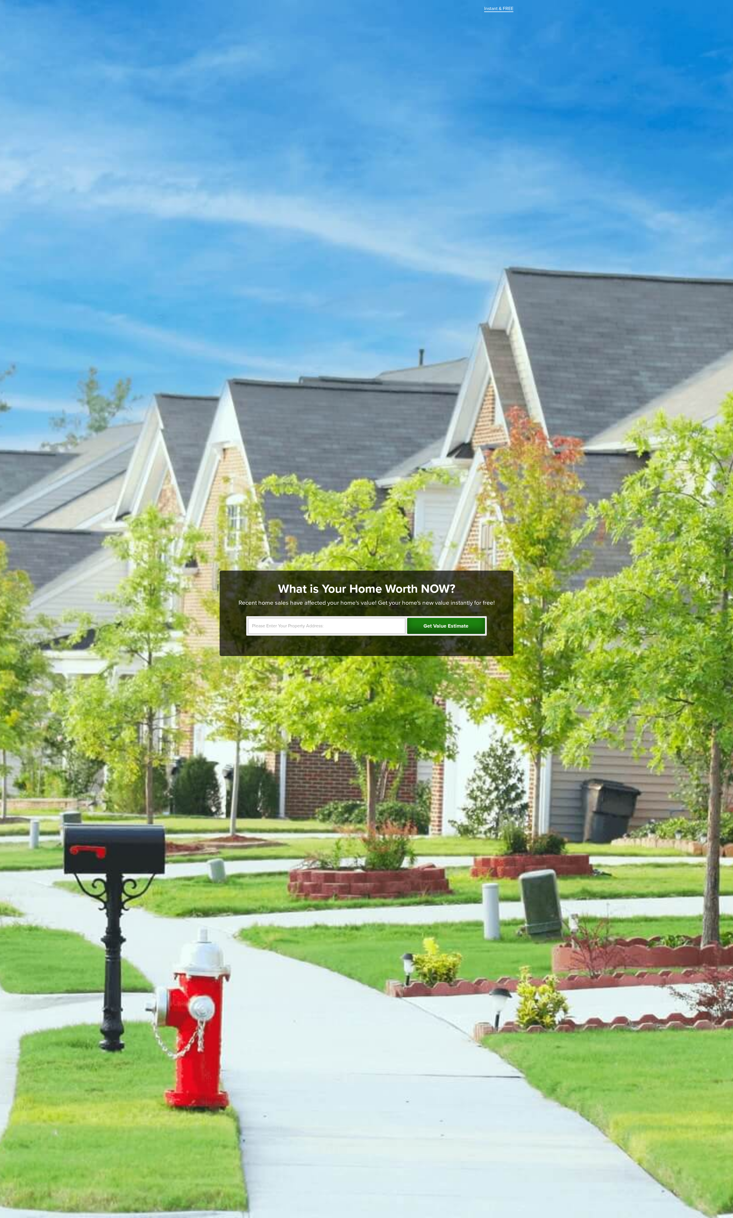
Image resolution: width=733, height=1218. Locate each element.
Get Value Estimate (445, 626)
